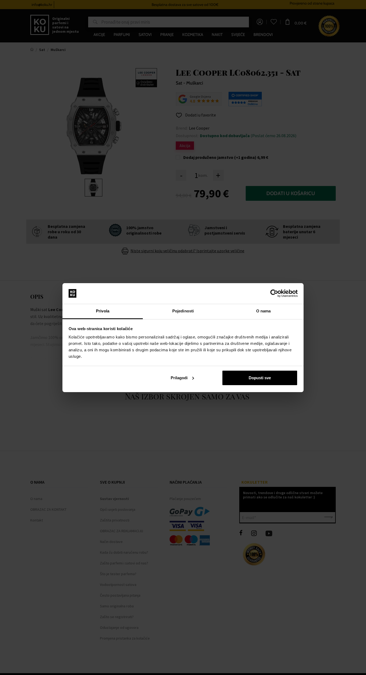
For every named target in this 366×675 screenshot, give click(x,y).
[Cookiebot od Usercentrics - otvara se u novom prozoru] (274, 293)
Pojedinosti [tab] (183, 311)
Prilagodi (179, 377)
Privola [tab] (102, 311)
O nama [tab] (263, 311)
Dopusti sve (260, 377)
